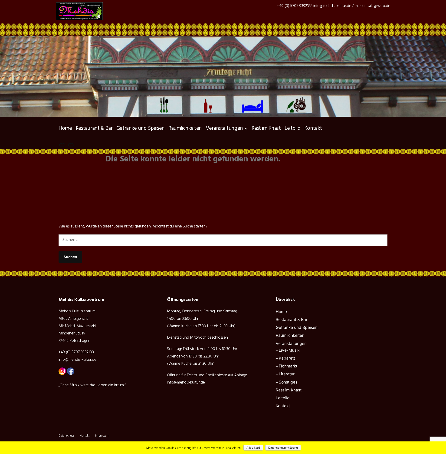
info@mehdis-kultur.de (77, 359)
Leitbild (292, 128)
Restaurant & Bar (94, 128)
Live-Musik (289, 350)
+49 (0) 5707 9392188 (294, 6)
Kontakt (313, 128)
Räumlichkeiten (185, 128)
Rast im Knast (266, 128)
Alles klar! (253, 447)
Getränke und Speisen (140, 128)
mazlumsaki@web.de (372, 6)
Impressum (102, 436)
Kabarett (287, 358)
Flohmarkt (288, 366)
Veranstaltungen (224, 128)
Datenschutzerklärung (283, 447)
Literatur (287, 373)
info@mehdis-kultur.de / (333, 6)
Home (65, 128)
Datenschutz (66, 436)
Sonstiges (288, 382)
